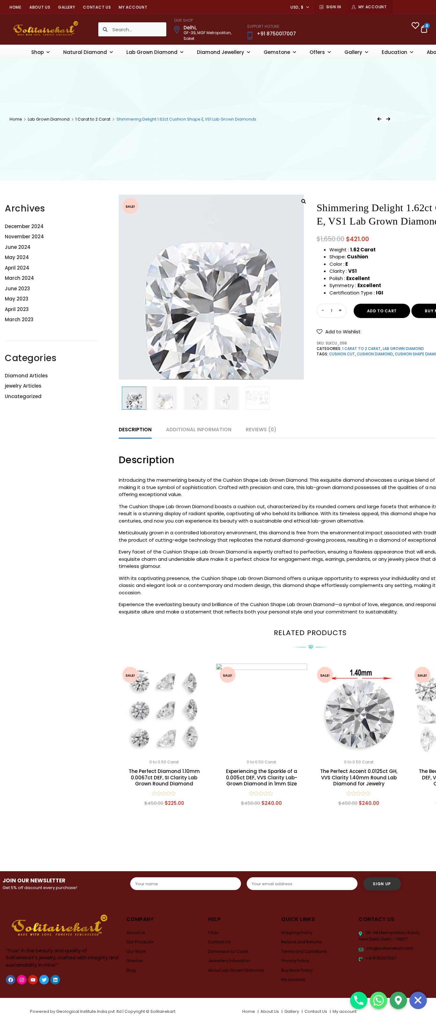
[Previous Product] (379, 119)
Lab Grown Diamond (151, 52)
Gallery (66, 7)
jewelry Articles (23, 385)
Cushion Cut (342, 354)
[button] (339, 331)
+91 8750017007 (380, 958)
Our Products (140, 942)
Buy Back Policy (297, 970)
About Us (39, 7)
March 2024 (19, 278)
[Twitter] (44, 979)
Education (394, 52)
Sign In (333, 7)
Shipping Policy (296, 933)
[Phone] (358, 1000)
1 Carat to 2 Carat (92, 119)
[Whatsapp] (378, 1000)
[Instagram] (21, 979)
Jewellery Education (229, 961)
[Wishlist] (415, 26)
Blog (131, 970)
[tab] (135, 429)
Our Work (136, 951)
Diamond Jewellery (220, 52)
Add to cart (382, 311)
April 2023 (17, 309)
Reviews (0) (261, 429)
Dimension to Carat (228, 951)
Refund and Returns (301, 942)
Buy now (164, 833)
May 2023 (16, 298)
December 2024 (24, 226)
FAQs (213, 933)
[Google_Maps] (398, 1000)
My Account (372, 7)
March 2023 (19, 319)
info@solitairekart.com (389, 948)
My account (133, 7)
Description (135, 429)
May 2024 (17, 257)
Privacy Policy (295, 961)
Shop (37, 52)
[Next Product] (388, 119)
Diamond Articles (26, 375)
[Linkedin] (55, 979)
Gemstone (277, 52)
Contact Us (97, 7)
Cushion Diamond (375, 354)
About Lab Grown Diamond (236, 970)
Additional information (198, 429)
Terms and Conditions (304, 951)
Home (15, 7)
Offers (317, 52)
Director (134, 961)
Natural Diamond (85, 52)
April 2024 (17, 267)
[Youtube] (33, 979)
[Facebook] (10, 979)
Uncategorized (23, 396)
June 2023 (17, 288)
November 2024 (24, 236)
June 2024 (18, 247)
